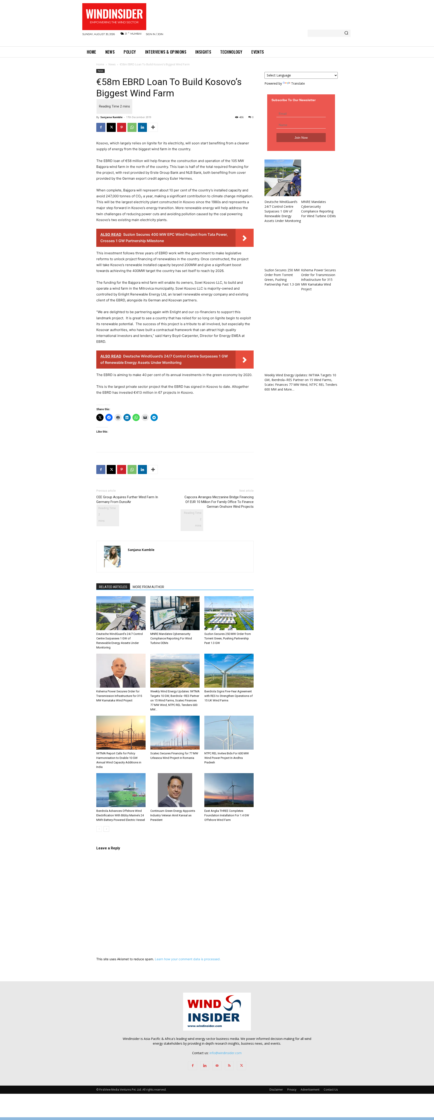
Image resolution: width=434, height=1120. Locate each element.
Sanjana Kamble (111, 117)
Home (100, 64)
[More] (153, 127)
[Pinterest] (121, 127)
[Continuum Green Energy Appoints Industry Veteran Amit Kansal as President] (175, 790)
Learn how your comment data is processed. (188, 959)
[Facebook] (100, 127)
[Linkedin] (142, 127)
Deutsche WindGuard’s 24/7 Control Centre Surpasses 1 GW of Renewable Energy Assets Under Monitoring (282, 211)
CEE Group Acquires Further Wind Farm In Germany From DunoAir (127, 499)
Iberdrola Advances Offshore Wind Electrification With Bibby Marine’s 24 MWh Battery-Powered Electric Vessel (120, 815)
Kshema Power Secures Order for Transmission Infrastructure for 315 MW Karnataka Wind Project (119, 696)
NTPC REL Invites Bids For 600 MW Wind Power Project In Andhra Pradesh (226, 758)
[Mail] (217, 1065)
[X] (111, 127)
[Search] (346, 33)
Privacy (291, 1089)
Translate (298, 83)
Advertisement (310, 1089)
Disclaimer (276, 1089)
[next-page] (106, 829)
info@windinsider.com (226, 1053)
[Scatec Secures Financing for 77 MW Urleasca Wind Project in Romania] (175, 733)
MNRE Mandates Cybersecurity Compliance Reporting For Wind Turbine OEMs (171, 638)
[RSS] (229, 1065)
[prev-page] (99, 829)
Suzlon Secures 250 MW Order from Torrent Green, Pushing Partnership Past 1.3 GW (227, 638)
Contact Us (331, 1089)
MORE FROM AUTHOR (148, 587)
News (112, 64)
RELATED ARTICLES (113, 587)
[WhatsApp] (132, 127)
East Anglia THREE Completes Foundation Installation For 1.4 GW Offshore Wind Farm (226, 815)
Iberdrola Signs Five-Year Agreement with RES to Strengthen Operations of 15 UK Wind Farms (228, 696)
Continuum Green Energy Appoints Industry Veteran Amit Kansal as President (172, 815)
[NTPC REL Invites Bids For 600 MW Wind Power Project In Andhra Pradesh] (229, 733)
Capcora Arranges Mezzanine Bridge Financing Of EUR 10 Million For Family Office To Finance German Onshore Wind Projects (219, 502)
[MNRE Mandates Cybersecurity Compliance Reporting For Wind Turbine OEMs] (175, 613)
